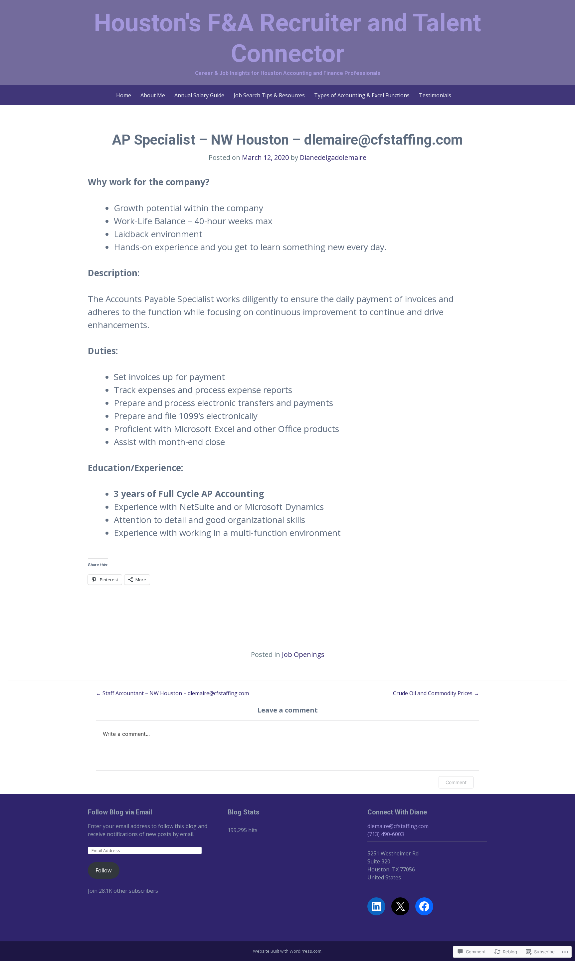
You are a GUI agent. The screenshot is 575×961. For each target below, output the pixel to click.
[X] (400, 906)
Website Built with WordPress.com (287, 951)
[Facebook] (424, 906)
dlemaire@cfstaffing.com (398, 826)
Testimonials (435, 95)
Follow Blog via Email (120, 812)
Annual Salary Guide (199, 95)
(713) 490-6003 (385, 834)
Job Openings (303, 654)
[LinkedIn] (376, 906)
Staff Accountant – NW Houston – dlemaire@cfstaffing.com (172, 693)
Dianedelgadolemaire (333, 157)
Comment (456, 782)
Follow (103, 870)
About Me (152, 95)
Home (123, 95)
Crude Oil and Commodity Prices (436, 693)
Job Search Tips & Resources (269, 95)
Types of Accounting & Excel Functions (362, 95)
